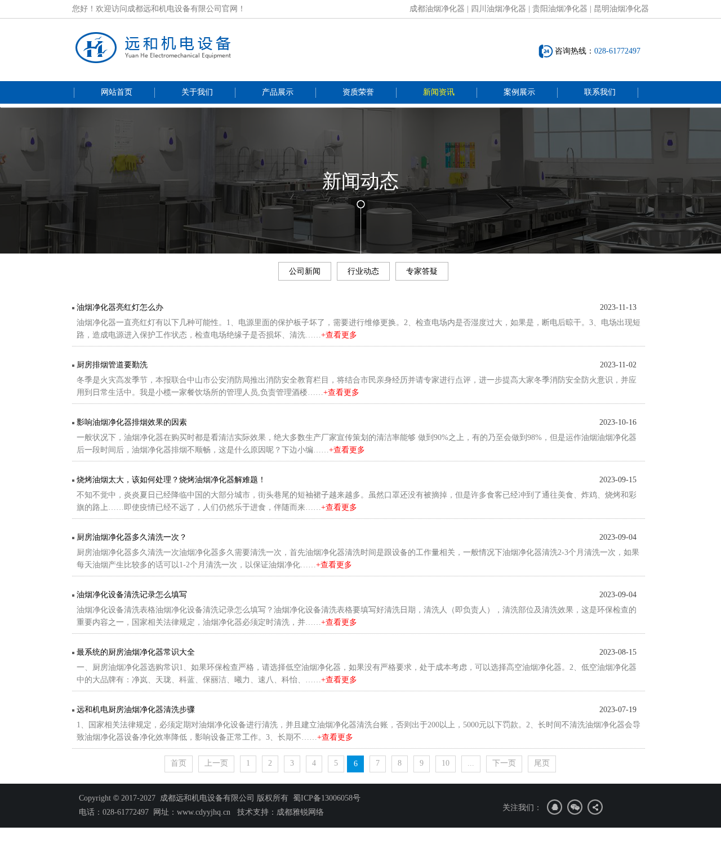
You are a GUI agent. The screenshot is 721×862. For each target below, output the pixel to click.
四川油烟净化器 (498, 9)
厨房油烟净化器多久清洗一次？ (132, 537)
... (471, 763)
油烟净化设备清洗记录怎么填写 (132, 594)
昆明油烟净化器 (621, 9)
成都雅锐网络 (300, 812)
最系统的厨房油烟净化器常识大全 (136, 652)
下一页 (504, 763)
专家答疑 (422, 271)
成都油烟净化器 (437, 9)
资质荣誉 (358, 92)
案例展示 (519, 92)
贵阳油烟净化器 (560, 9)
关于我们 (197, 92)
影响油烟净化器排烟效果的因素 (132, 422)
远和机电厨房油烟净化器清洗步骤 (136, 709)
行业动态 (363, 271)
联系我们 (600, 92)
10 (445, 763)
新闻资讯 (439, 92)
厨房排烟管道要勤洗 (112, 365)
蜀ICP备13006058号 (326, 798)
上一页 (216, 763)
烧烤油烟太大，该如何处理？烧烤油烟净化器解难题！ (171, 480)
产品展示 (277, 92)
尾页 (542, 763)
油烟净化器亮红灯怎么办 (120, 307)
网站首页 (116, 92)
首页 (178, 763)
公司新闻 (305, 271)
